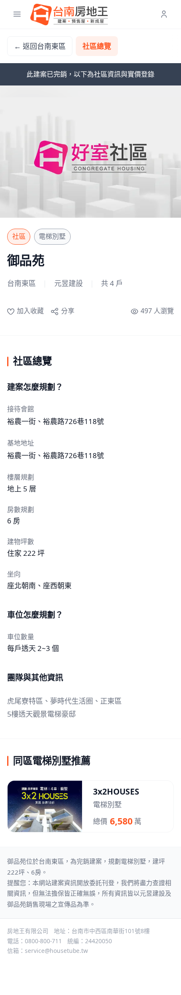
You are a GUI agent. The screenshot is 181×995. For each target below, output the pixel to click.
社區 (19, 236)
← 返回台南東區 (40, 46)
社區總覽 (97, 46)
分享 (67, 310)
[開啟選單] (17, 14)
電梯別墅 (52, 236)
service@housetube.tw (56, 951)
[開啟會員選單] (164, 14)
